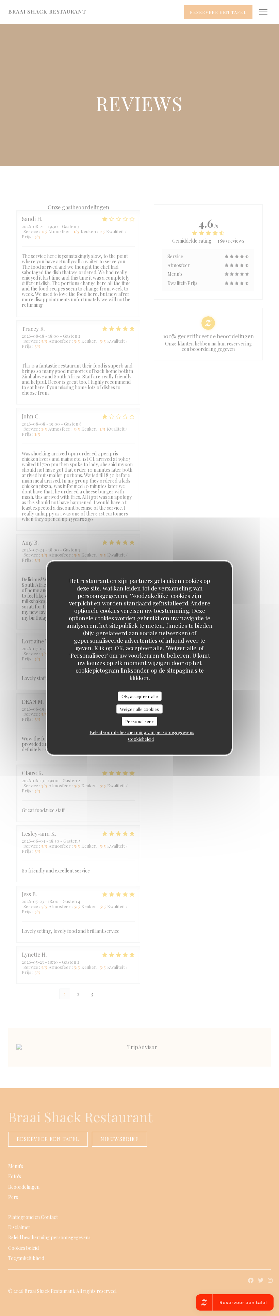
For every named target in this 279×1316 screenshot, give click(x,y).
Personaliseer (139, 721)
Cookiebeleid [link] (141, 738)
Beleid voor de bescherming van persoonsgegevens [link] (142, 732)
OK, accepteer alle (139, 696)
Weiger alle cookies (139, 709)
